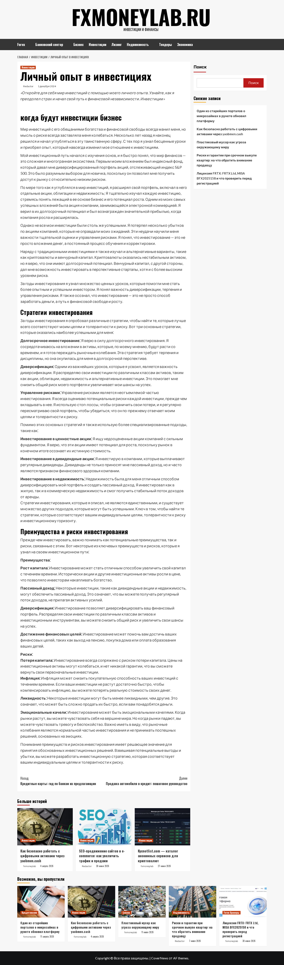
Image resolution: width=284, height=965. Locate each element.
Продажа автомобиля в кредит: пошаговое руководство (146, 781)
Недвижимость (138, 44)
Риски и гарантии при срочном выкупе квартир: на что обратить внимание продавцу (227, 160)
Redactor (28, 86)
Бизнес (78, 44)
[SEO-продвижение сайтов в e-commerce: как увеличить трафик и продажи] (103, 826)
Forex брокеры (231, 912)
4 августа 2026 (46, 866)
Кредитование (29, 912)
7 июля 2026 (195, 941)
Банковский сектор (49, 44)
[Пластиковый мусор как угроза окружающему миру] (142, 902)
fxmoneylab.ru (141, 16)
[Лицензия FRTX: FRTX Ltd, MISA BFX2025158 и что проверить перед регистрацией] (243, 902)
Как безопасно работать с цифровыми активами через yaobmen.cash (42, 855)
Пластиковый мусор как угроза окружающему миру (221, 144)
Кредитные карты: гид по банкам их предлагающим (58, 781)
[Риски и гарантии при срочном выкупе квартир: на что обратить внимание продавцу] (192, 902)
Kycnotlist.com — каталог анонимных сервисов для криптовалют (158, 855)
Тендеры (165, 44)
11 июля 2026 (147, 932)
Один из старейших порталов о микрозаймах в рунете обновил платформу (221, 116)
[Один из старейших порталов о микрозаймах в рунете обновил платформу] (41, 902)
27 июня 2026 (164, 866)
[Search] (264, 44)
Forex (21, 44)
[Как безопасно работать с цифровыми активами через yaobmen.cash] (45, 826)
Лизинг (116, 44)
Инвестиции (97, 44)
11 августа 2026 (47, 936)
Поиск (200, 66)
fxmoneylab (29, 866)
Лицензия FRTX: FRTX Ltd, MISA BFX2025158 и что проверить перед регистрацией (224, 178)
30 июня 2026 (102, 866)
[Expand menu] (27, 45)
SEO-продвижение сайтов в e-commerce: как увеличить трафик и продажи (102, 855)
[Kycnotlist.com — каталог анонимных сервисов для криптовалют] (162, 826)
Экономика (185, 44)
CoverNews (159, 958)
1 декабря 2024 (47, 86)
